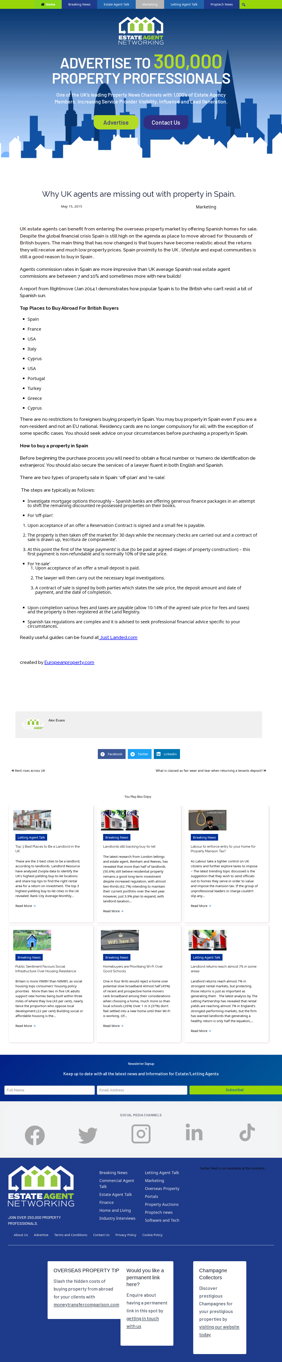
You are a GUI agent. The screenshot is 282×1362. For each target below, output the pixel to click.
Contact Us (166, 122)
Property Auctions (162, 1204)
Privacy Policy (125, 1235)
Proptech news (159, 1212)
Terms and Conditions (70, 1235)
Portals (151, 1196)
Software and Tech (162, 1220)
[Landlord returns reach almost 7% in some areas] (207, 940)
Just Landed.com (118, 637)
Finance (106, 1202)
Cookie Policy (152, 1235)
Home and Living (115, 1210)
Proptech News (222, 4)
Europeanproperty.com (69, 662)
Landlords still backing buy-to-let (129, 847)
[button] (235, 1090)
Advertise (116, 122)
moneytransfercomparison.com (86, 1304)
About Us (21, 1235)
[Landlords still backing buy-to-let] (120, 820)
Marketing (150, 4)
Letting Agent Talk (184, 4)
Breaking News (79, 4)
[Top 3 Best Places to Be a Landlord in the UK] (32, 820)
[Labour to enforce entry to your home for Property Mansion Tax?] (207, 820)
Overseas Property (162, 1188)
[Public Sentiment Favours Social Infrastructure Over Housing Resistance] (32, 940)
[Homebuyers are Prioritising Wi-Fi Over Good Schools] (120, 940)
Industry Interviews (117, 1218)
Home (50, 4)
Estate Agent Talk (116, 4)
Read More (25, 905)
